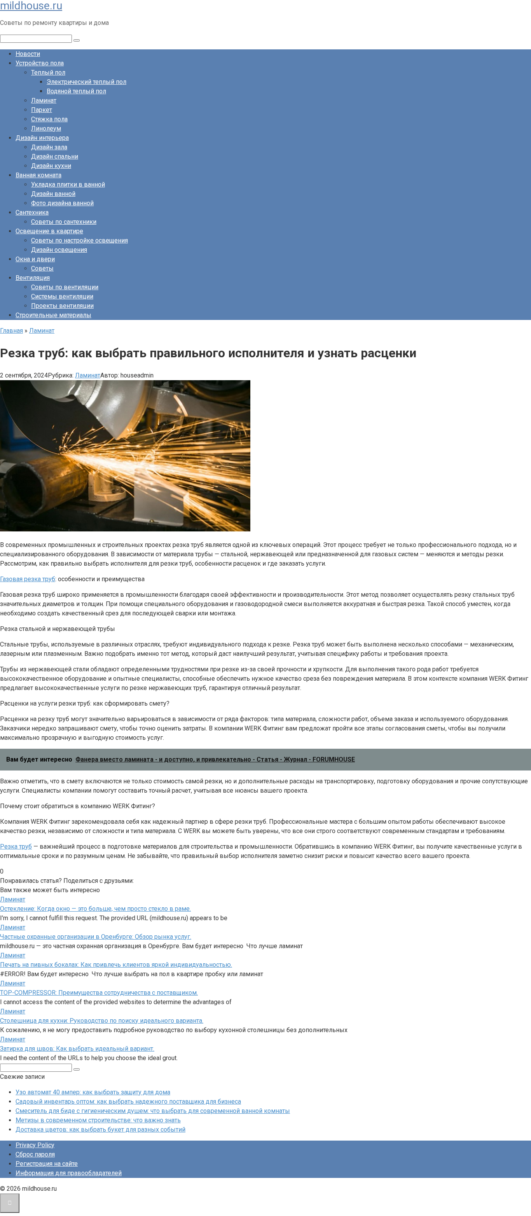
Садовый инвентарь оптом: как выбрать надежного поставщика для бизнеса (128, 1101)
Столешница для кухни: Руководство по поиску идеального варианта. (101, 1020)
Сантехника (32, 212)
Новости (28, 54)
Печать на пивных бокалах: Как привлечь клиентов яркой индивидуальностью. (116, 964)
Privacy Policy (35, 1145)
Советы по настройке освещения (79, 240)
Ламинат (43, 100)
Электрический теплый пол (86, 82)
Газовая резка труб (27, 579)
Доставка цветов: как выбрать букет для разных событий (100, 1129)
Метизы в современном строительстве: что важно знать (98, 1120)
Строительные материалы (53, 315)
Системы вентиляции (62, 296)
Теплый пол (48, 72)
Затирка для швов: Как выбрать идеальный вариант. (77, 1048)
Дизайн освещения (59, 249)
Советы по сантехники (63, 221)
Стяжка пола (49, 119)
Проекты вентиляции (62, 305)
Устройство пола (40, 63)
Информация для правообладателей (69, 1173)
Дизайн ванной (53, 193)
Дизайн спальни (54, 156)
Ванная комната (38, 175)
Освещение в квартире (49, 231)
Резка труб (16, 846)
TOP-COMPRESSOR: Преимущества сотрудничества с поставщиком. (99, 992)
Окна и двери (35, 259)
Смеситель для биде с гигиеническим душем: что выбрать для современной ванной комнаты (153, 1111)
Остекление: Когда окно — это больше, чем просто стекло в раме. (95, 908)
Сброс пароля (35, 1154)
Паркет (41, 110)
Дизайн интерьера (42, 138)
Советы (42, 268)
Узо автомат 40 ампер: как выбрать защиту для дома (93, 1092)
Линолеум (46, 128)
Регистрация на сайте (47, 1163)
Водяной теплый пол (76, 91)
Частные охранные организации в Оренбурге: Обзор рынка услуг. (95, 936)
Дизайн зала (49, 147)
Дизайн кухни (51, 165)
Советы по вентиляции (64, 287)
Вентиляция (33, 277)
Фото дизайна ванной (62, 203)
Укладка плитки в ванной (68, 184)
